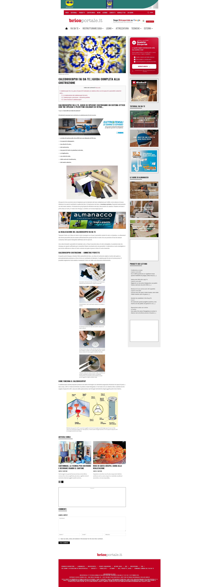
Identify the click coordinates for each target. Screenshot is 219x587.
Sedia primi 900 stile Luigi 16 (139, 279)
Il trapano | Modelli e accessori (144, 190)
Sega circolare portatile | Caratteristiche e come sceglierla (144, 209)
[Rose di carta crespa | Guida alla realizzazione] (109, 452)
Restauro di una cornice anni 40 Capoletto (143, 289)
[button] (150, 12)
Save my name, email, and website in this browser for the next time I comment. (82, 538)
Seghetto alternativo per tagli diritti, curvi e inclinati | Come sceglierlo (144, 228)
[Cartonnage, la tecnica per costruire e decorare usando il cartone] (75, 452)
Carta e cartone (63, 471)
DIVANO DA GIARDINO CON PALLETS (141, 298)
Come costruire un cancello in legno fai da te (144, 119)
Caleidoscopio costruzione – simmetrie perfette (75, 97)
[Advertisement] (92, 497)
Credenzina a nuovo (136, 270)
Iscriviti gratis (143, 66)
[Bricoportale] (85, 21)
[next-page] (62, 482)
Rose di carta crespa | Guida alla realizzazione (107, 467)
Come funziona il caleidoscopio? (71, 99)
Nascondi (97, 87)
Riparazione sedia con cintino (139, 307)
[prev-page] (60, 482)
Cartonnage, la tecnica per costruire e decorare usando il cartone (75, 467)
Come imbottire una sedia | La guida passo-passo (144, 138)
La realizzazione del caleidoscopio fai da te (74, 95)
